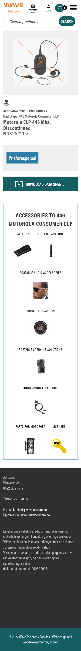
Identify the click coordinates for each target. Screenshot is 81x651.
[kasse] (59, 8)
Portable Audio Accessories (41, 272)
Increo (54, 642)
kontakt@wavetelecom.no (30, 509)
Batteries (23, 233)
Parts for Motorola (31, 426)
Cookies (45, 636)
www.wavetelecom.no (35, 514)
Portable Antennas (51, 233)
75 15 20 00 (21, 498)
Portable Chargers (40, 310)
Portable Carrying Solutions (40, 349)
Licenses (59, 426)
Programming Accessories (40, 387)
